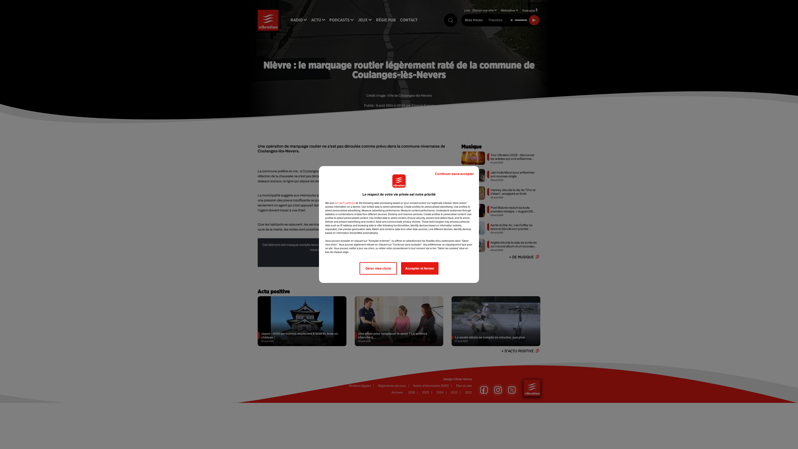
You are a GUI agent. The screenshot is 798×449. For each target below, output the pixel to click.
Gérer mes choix (378, 268)
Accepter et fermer (419, 268)
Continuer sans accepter (454, 173)
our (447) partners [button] (345, 203)
